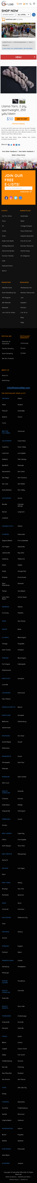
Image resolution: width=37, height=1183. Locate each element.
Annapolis (21, 715)
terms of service (10, 1177)
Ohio (4, 903)
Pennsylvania (7, 960)
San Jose (5, 484)
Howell (20, 742)
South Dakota (5, 1007)
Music (4, 221)
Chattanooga (22, 1016)
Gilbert (20, 398)
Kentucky (6, 678)
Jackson (20, 1163)
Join (22, 297)
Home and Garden (8, 251)
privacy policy (14, 1179)
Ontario (5, 932)
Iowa (4, 621)
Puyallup (20, 1135)
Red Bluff (5, 465)
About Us (5, 370)
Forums (23, 348)
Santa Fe (5, 860)
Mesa (4, 405)
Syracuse (21, 895)
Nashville (21, 1028)
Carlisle (20, 960)
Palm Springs (22, 459)
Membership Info (26, 287)
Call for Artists (7, 216)
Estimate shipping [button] (18, 124)
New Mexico (7, 854)
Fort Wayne (6, 664)
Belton (4, 1042)
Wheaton (21, 650)
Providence (21, 981)
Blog (22, 317)
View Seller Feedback (26, 151)
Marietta (20, 613)
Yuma (4, 423)
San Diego (5, 478)
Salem (20, 952)
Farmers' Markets (7, 256)
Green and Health (8, 241)
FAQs (22, 322)
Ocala (4, 571)
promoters (6, 282)
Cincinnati (5, 909)
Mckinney (21, 1067)
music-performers (26, 231)
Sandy (4, 1094)
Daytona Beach (7, 540)
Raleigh (20, 805)
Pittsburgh (5, 973)
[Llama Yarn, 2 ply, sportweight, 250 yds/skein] (18, 79)
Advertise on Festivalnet (6, 342)
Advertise (5, 307)
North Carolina (6, 792)
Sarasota (21, 583)
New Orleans (6, 699)
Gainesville (21, 547)
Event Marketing (7, 353)
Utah (4, 1087)
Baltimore (5, 721)
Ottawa (20, 932)
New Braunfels (7, 1073)
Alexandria (21, 1102)
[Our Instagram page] (11, 198)
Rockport (21, 1073)
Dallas (4, 1055)
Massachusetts (7, 707)
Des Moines (21, 621)
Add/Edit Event (7, 287)
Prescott (5, 411)
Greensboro (6, 805)
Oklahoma (6, 917)
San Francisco (22, 478)
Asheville (20, 791)
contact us (24, 1179)
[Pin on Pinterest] (14, 145)
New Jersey (7, 833)
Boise (19, 629)
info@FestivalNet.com (18, 387)
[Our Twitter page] (15, 198)
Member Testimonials (28, 292)
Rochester (5, 895)
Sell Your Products (8, 358)
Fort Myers (5, 547)
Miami (4, 565)
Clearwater (21, 534)
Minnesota (6, 756)
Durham (20, 799)
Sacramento (6, 471)
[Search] (30, 3)
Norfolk (4, 1114)
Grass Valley (22, 447)
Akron (19, 903)
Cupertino (5, 447)
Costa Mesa (21, 441)
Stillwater (5, 768)
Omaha (4, 825)
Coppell (4, 1049)
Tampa (4, 591)
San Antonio (6, 1079)
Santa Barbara (7, 490)
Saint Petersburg (5, 584)
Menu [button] (19, 57)
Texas (4, 1036)
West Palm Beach (5, 598)
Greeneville (5, 1022)
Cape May (21, 833)
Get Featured (6, 302)
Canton (20, 1042)
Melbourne (21, 559)
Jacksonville (6, 553)
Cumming (5, 613)
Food (3, 236)
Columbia (21, 990)
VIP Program (6, 297)
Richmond (21, 1114)
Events (4, 210)
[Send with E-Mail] (19, 145)
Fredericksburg (7, 1061)
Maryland (6, 715)
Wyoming (6, 1163)
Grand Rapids (6, 742)
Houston (20, 1061)
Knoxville (20, 1022)
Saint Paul (21, 762)
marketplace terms (24, 1177)
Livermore (5, 453)
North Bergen (6, 846)
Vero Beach (21, 591)
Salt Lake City (22, 1087)
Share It (4, 144)
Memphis (5, 1028)
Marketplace (25, 210)
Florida (5, 534)
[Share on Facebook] (9, 145)
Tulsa (3, 924)
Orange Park (22, 571)
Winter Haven (22, 597)
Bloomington (22, 637)
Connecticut (7, 526)
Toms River (21, 846)
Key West (21, 553)
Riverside (21, 465)
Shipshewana (6, 670)
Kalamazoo (5, 748)
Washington (7, 1128)
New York (6, 883)
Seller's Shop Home (18, 155)
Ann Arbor (21, 736)
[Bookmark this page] (20, 198)
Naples (20, 565)
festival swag (25, 251)
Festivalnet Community (25, 337)
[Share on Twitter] (11, 145)
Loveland (5, 518)
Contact (23, 353)
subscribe (24, 192)
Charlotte (5, 799)
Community (24, 343)
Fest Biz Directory (8, 348)
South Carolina (6, 991)
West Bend (5, 1155)
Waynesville (6, 811)
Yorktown (21, 1120)
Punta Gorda (22, 577)
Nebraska (6, 819)
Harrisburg (5, 967)
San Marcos (21, 1079)
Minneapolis (6, 762)
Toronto (4, 938)
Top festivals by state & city (14, 393)
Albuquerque (22, 854)
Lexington (21, 678)
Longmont (21, 512)
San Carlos (21, 471)
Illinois (5, 637)
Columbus (21, 909)
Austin (20, 1036)
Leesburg (5, 559)
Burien (4, 1135)
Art (3, 226)
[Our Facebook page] (6, 198)
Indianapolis (21, 664)
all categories (25, 256)
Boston (20, 707)
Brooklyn (5, 889)
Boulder (4, 504)
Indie (3, 261)
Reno (3, 874)
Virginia (5, 1102)
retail (22, 221)
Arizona (5, 398)
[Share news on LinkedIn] (16, 145)
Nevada (5, 868)
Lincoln (20, 819)
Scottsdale (21, 411)
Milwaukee (21, 1149)
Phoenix (20, 405)
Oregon (5, 946)
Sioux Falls (21, 1006)
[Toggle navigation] (34, 3)
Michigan (6, 736)
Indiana (5, 658)
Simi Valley (21, 490)
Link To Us (24, 312)
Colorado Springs (21, 505)
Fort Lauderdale (23, 540)
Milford (20, 526)
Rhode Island (5, 982)
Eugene (20, 946)
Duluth (20, 756)
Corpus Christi (22, 1049)
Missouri (6, 777)
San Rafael (21, 484)
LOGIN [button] (20, 4)
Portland (5, 952)
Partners (23, 307)
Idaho (4, 629)
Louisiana (6, 693)
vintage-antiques (26, 226)
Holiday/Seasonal (8, 246)
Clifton (4, 839)
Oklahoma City (22, 917)
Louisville (5, 685)
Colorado (6, 498)
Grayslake (21, 644)
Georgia (5, 607)
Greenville (5, 998)
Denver (4, 512)
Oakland (5, 459)
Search (4, 271)
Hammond (21, 693)
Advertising (5, 380)
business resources (27, 246)
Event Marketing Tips (9, 292)
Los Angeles (22, 453)
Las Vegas (21, 868)
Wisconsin (6, 1149)
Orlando (4, 577)
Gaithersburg (22, 721)
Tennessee (6, 1016)
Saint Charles (6, 650)
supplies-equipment (27, 236)
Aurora (20, 498)
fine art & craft (26, 241)
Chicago (4, 644)
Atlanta (20, 607)
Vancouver (21, 431)
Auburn (20, 1128)
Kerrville (4, 1067)
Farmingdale (22, 839)
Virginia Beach (7, 1120)
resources (24, 282)
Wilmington (21, 811)
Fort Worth (21, 1055)
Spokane (20, 1141)
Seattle (4, 1141)
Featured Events (7, 266)
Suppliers (24, 302)
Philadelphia (21, 967)
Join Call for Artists (8, 312)
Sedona (4, 417)
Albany (20, 883)
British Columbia (6, 432)
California (7, 441)
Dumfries (5, 1108)
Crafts (4, 231)
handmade (24, 216)
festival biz (7, 336)
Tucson (20, 417)
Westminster (6, 728)
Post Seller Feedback (9, 151)
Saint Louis (5, 783)
